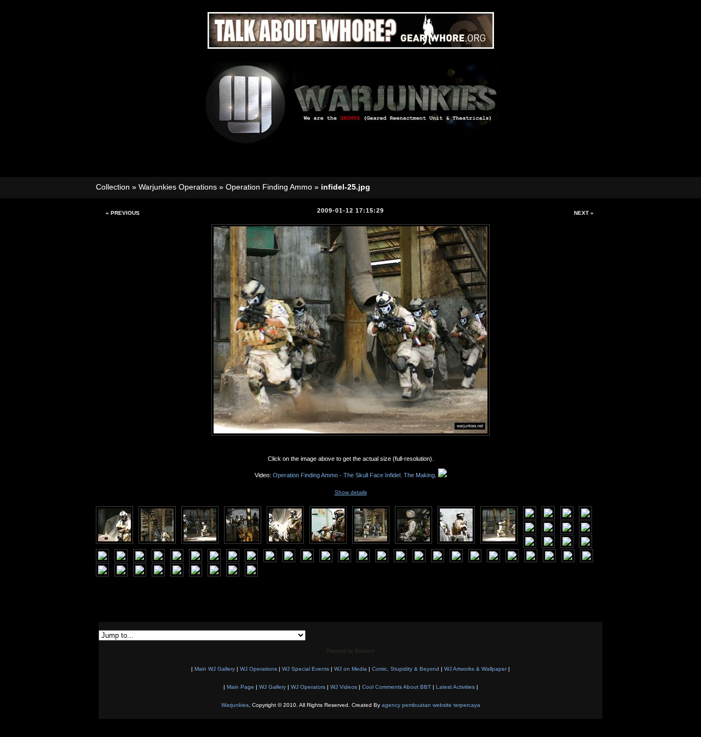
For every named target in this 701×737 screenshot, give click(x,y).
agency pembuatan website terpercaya (431, 705)
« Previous (123, 213)
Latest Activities (455, 687)
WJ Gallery (272, 687)
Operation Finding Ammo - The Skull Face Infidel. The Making (354, 475)
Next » (584, 213)
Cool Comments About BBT (396, 687)
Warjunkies (235, 705)
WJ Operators (308, 687)
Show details (351, 492)
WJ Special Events (305, 669)
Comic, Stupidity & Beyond (405, 669)
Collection (113, 186)
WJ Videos (343, 687)
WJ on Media (350, 669)
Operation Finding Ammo (269, 186)
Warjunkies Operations (178, 186)
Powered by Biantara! (350, 651)
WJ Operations (258, 669)
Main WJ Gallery (214, 669)
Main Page (240, 687)
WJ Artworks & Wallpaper (475, 669)
